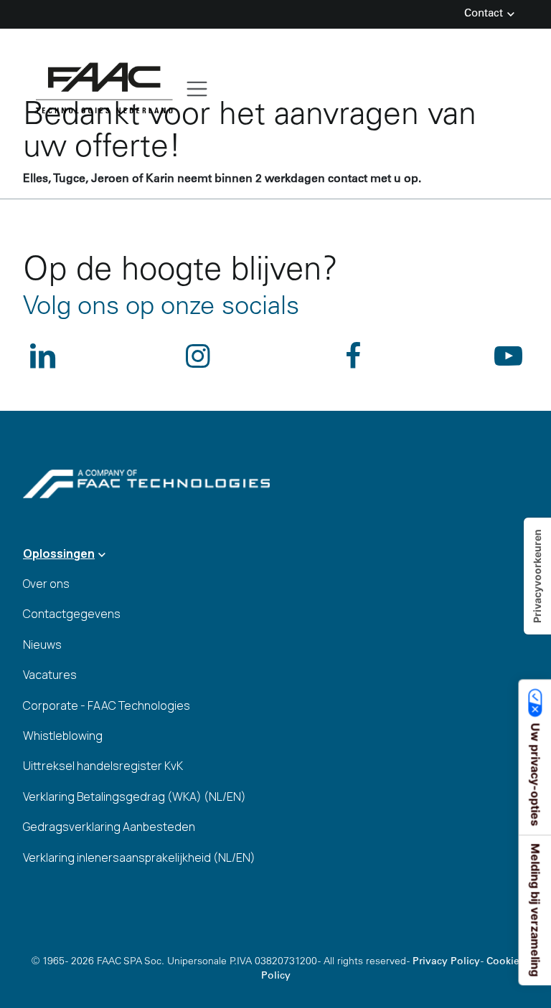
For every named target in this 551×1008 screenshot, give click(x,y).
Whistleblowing (63, 735)
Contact (485, 14)
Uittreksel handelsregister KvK (103, 766)
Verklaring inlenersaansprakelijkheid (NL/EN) (139, 857)
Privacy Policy (446, 962)
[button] (275, 553)
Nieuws (42, 644)
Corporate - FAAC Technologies (106, 705)
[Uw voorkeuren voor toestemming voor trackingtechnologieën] (537, 576)
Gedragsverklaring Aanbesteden (109, 827)
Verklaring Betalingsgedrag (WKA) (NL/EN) (134, 796)
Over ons (46, 583)
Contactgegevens (72, 614)
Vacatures (50, 675)
